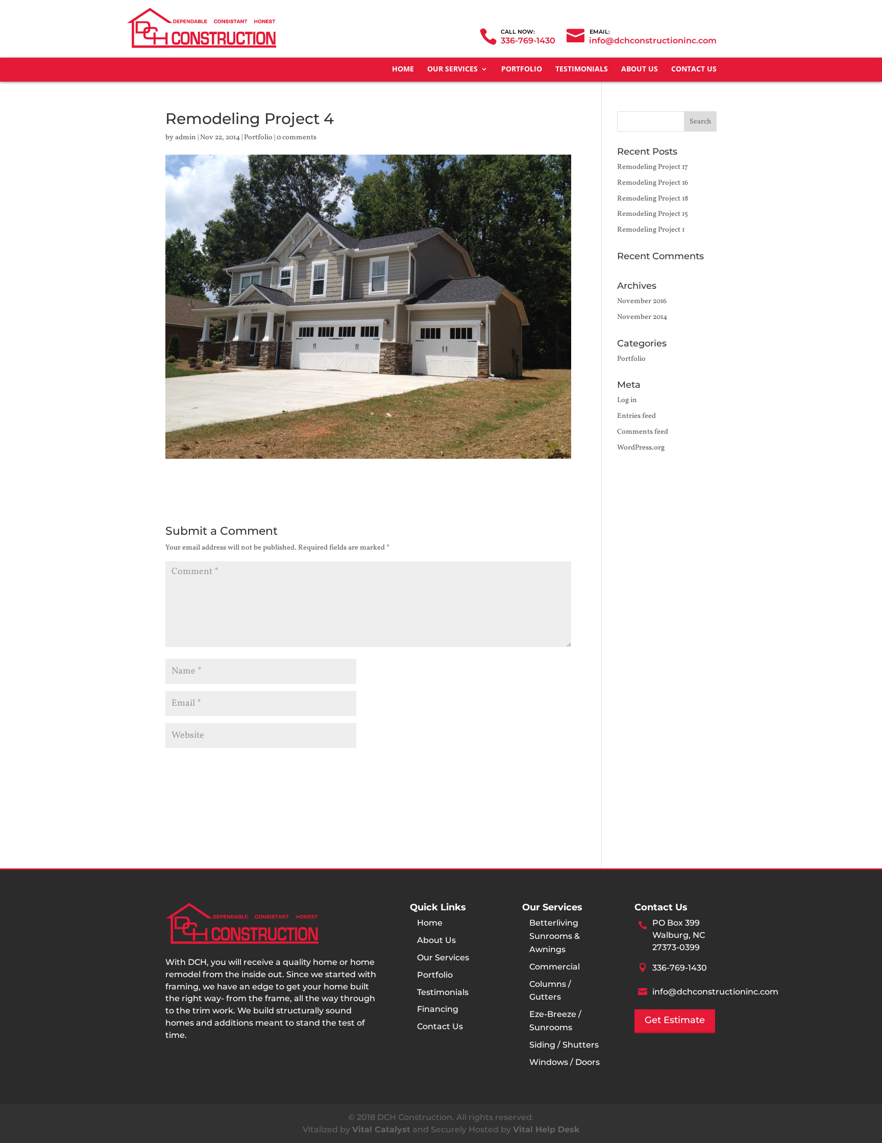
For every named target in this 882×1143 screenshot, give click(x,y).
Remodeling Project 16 (652, 183)
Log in (627, 400)
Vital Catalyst (381, 1129)
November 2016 (642, 301)
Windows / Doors (564, 1062)
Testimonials (581, 69)
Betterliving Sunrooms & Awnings (554, 936)
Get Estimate (675, 1020)
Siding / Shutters (564, 1045)
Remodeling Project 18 (652, 199)
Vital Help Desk (546, 1129)
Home (403, 69)
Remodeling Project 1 (650, 230)
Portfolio (521, 69)
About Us (639, 69)
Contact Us (694, 69)
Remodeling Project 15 (652, 214)
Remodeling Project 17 (652, 167)
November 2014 (642, 317)
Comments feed (642, 432)
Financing (437, 1009)
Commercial (554, 967)
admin (185, 137)
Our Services (452, 69)
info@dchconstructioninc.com (715, 992)
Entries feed (636, 416)
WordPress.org (641, 448)
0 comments (296, 137)
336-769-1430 (528, 40)
